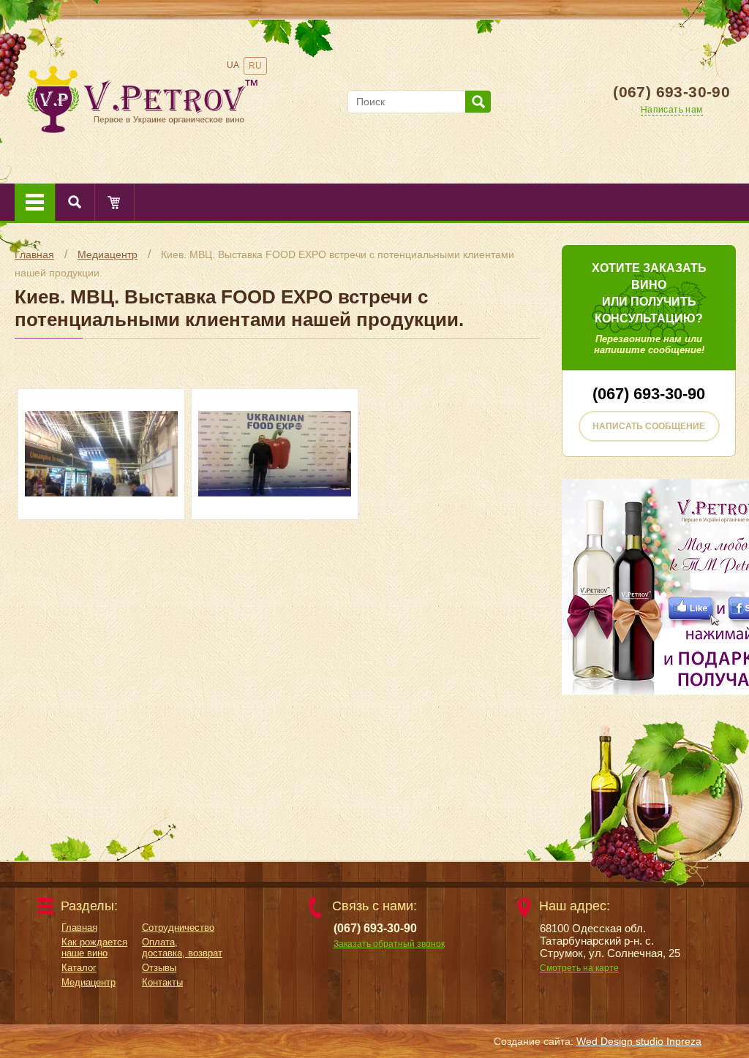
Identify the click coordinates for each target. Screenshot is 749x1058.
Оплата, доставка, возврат (182, 948)
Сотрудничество (178, 927)
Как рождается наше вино (94, 948)
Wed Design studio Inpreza (638, 1041)
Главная (34, 254)
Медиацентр (108, 254)
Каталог (79, 967)
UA (233, 65)
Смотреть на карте (579, 968)
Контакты (162, 982)
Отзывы (159, 967)
